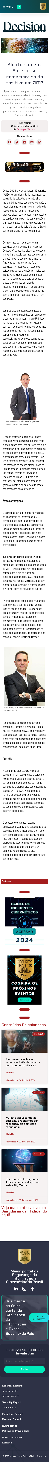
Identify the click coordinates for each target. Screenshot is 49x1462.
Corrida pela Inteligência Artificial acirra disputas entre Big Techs (22, 1182)
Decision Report (11, 1419)
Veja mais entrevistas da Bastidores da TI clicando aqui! (24, 1211)
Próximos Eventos (10, 1391)
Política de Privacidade (15, 1431)
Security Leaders (12, 1386)
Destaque (21, 129)
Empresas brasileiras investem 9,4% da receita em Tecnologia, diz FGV (23, 1062)
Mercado (31, 129)
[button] (39, 1317)
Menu (9, 6)
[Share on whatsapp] (39, 142)
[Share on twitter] (17, 142)
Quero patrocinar (12, 1438)
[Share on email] (32, 142)
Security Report (11, 1402)
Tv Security (9, 1408)
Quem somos (9, 1426)
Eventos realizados (10, 1396)
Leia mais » (10, 1072)
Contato (7, 1443)
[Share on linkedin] (25, 142)
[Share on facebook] (10, 142)
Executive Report (12, 1414)
